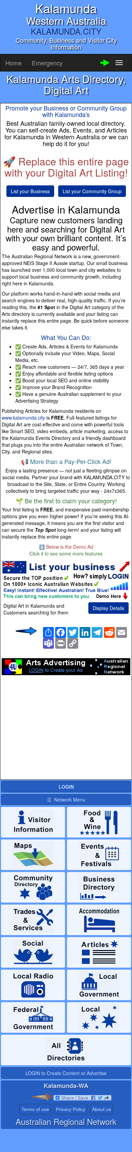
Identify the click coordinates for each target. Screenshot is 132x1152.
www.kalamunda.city (23, 417)
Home (13, 62)
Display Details (108, 608)
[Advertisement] (66, 729)
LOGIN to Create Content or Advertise (66, 1073)
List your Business (30, 191)
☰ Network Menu (66, 799)
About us (101, 1109)
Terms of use (35, 1109)
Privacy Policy (70, 1109)
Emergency (47, 62)
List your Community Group (92, 191)
